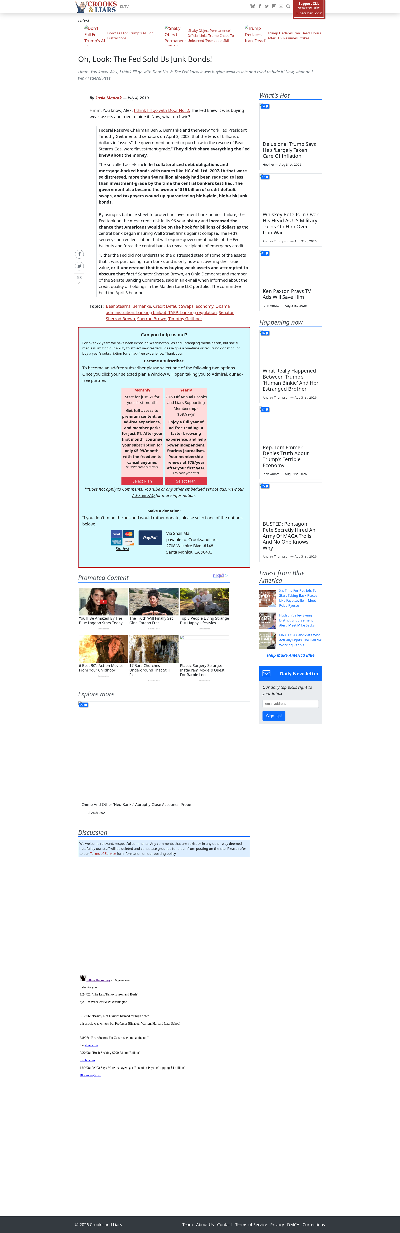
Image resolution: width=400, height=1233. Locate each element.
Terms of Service (103, 853)
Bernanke (141, 306)
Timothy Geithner (185, 318)
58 (79, 277)
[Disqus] (164, 1025)
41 (263, 253)
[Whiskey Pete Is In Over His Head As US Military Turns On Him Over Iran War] (291, 191)
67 (263, 177)
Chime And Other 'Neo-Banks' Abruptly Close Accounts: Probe (136, 804)
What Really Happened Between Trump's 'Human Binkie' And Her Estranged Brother (291, 379)
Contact (224, 1224)
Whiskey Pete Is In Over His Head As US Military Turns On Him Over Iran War (291, 223)
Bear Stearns (118, 306)
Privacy (277, 1224)
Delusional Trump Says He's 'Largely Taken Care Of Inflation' (289, 149)
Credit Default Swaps (173, 306)
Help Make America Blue (291, 655)
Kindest (122, 548)
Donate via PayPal (150, 537)
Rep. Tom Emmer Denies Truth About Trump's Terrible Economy (286, 456)
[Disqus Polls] (164, 915)
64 (263, 106)
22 (82, 705)
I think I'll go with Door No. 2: (162, 110)
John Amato (271, 305)
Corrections (313, 1224)
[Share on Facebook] (79, 254)
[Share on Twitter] (79, 266)
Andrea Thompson (276, 241)
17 (263, 409)
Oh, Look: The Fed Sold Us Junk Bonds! (145, 59)
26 (263, 333)
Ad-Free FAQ (143, 495)
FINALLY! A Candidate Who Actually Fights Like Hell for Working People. (300, 640)
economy (204, 306)
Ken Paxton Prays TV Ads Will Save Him (287, 294)
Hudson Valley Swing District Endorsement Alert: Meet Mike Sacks (297, 620)
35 (263, 486)
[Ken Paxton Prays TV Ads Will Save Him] (291, 267)
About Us (205, 1224)
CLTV (124, 6)
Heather (268, 164)
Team (187, 1224)
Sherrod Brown (151, 318)
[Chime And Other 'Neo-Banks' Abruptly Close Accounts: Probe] (164, 750)
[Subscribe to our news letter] (281, 6)
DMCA (293, 1224)
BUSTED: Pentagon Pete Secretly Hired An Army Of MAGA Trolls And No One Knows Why (289, 535)
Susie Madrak (108, 98)
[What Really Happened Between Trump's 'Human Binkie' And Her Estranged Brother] (291, 347)
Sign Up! (274, 716)
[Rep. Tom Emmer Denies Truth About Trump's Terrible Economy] (291, 423)
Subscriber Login (309, 13)
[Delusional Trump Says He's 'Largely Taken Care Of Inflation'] (291, 120)
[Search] (288, 6)
